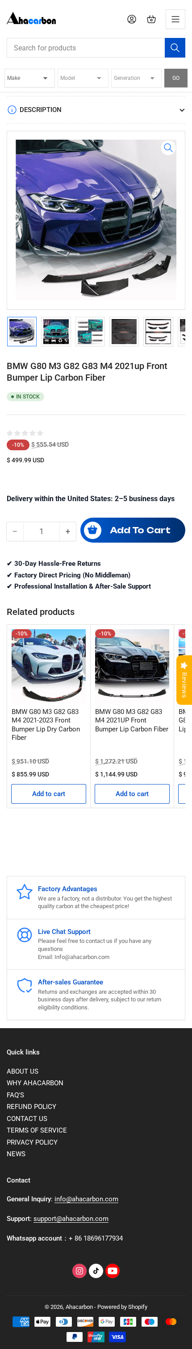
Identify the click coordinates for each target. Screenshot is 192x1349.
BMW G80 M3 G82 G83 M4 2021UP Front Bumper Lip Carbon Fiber (131, 720)
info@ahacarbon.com (86, 1199)
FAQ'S (15, 1095)
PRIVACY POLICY (32, 1142)
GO (175, 78)
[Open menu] (175, 19)
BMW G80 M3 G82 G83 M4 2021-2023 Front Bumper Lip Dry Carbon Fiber (46, 725)
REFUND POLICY (31, 1107)
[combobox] (96, 48)
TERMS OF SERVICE (37, 1130)
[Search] (175, 47)
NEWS (16, 1154)
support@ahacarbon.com (71, 1219)
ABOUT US (22, 1071)
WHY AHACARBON (35, 1083)
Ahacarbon (79, 1306)
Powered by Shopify (122, 1306)
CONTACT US (27, 1119)
